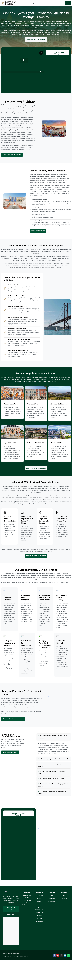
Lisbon (39, 898)
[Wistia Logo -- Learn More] (40, 72)
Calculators (64, 898)
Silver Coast (39, 921)
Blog (64, 895)
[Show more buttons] (43, 72)
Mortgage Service (27, 904)
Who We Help (51, 901)
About (51, 895)
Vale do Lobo (39, 912)
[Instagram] (61, 955)
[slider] (22, 72)
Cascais (39, 901)
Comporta (39, 918)
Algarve (39, 907)
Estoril (39, 904)
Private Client (51, 904)
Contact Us (52, 898)
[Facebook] (54, 955)
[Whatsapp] (68, 955)
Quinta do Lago (39, 909)
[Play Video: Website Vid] (24, 60)
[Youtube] (57, 955)
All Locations (39, 895)
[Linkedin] (65, 955)
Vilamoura (39, 915)
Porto (39, 924)
